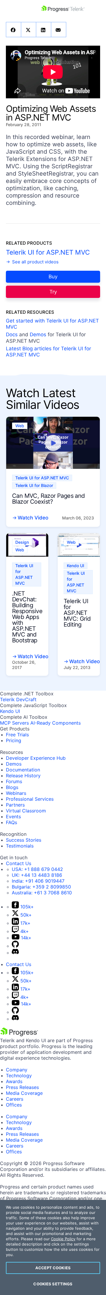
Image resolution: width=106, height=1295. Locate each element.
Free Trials (17, 734)
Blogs (12, 787)
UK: (37, 875)
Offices (14, 1105)
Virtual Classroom (26, 811)
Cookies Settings (52, 1284)
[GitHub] (15, 946)
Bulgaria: (41, 887)
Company (16, 1070)
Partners (15, 805)
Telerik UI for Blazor (34, 485)
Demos (38, 334)
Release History (23, 775)
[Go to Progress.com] (19, 1034)
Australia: (42, 893)
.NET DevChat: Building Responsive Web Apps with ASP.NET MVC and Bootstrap (27, 617)
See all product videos (35, 262)
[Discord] (15, 953)
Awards (14, 1081)
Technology (19, 1075)
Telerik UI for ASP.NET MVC (48, 252)
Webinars (16, 793)
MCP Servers (14, 723)
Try (53, 292)
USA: (37, 869)
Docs (12, 334)
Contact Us (18, 863)
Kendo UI (75, 565)
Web (19, 425)
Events (13, 816)
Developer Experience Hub (36, 758)
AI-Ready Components (55, 723)
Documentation (23, 770)
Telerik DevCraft (18, 699)
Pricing (13, 740)
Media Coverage (24, 1093)
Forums (14, 781)
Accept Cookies (53, 1267)
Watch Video (33, 518)
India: (38, 881)
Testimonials (20, 846)
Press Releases (22, 1087)
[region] (53, 1247)
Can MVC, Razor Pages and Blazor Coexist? (48, 498)
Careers (14, 1099)
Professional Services (30, 799)
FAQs (11, 822)
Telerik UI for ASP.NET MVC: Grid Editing (77, 613)
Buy (53, 276)
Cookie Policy (63, 1238)
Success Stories (23, 840)
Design (22, 542)
